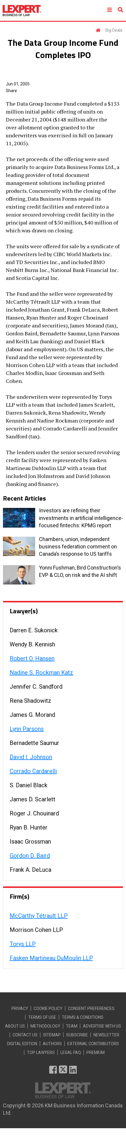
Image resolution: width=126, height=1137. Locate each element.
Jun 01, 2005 (18, 84)
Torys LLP (23, 943)
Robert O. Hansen (32, 658)
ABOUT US (15, 1026)
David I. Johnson (31, 757)
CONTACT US (25, 1035)
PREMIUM (95, 1052)
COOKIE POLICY (48, 1008)
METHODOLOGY (45, 1026)
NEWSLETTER (106, 1035)
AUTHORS (52, 1043)
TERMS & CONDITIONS (82, 1017)
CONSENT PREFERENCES (91, 1008)
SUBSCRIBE (77, 1035)
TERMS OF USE (42, 1017)
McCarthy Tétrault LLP (39, 915)
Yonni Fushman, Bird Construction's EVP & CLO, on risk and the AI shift (80, 571)
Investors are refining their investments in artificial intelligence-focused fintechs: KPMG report (81, 517)
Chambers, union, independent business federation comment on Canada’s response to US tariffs (78, 546)
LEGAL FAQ (70, 1052)
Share (11, 90)
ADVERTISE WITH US (102, 1026)
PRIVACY (19, 1008)
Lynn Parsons (27, 728)
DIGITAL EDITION (22, 1043)
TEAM (71, 1026)
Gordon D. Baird (30, 855)
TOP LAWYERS (41, 1052)
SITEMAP (52, 1035)
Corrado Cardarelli (33, 771)
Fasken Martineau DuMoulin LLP (51, 958)
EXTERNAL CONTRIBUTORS (93, 1043)
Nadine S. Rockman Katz (41, 672)
